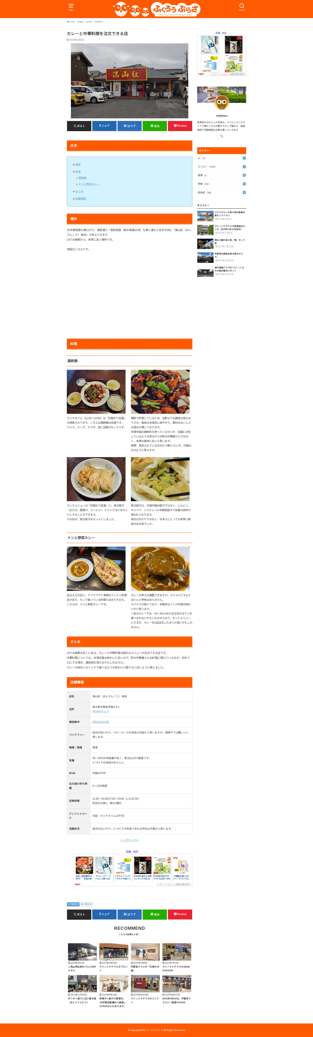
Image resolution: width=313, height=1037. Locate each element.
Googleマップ (100, 711)
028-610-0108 (100, 722)
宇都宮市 (74, 904)
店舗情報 (80, 198)
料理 (78, 171)
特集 (203, 184)
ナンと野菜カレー (89, 184)
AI (201, 158)
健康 (202, 175)
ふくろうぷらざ (154, 1030)
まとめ (79, 191)
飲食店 (204, 192)
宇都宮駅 (88, 904)
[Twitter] (221, 136)
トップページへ (129, 840)
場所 (78, 164)
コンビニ (206, 166)
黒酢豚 (82, 177)
